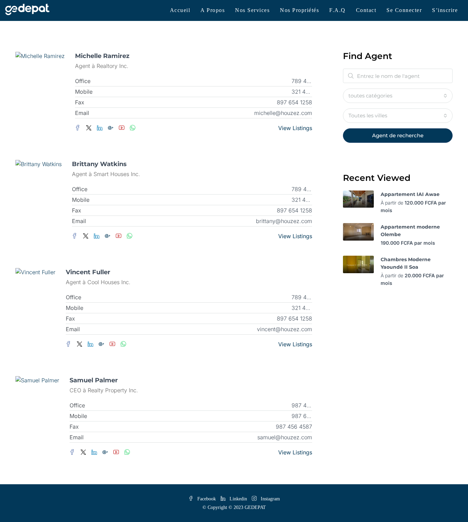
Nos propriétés (299, 10)
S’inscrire (445, 10)
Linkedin (238, 498)
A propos (212, 10)
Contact (366, 10)
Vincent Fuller (88, 272)
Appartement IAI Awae (410, 194)
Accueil (180, 10)
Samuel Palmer (94, 380)
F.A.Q (337, 10)
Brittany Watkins (99, 164)
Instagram (269, 498)
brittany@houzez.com (284, 221)
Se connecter (404, 10)
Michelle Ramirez (102, 56)
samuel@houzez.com (284, 437)
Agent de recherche (397, 135)
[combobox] (398, 96)
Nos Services (252, 10)
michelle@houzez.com (283, 112)
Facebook (206, 498)
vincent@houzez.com (284, 329)
